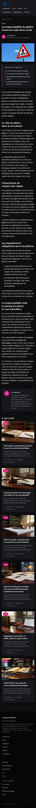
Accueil (4, 19)
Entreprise (6, 12)
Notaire (5, 750)
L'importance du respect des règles (17, 73)
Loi (26, 8)
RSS (3, 794)
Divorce (27, 12)
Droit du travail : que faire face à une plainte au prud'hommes (16, 541)
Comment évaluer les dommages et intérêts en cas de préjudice (17, 494)
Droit (20, 8)
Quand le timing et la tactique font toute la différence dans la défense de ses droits (16, 589)
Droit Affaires (7, 766)
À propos (14, 408)
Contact (5, 788)
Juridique (6, 8)
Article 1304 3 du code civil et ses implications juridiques (16, 684)
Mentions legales (8, 791)
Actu (14, 8)
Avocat (4, 747)
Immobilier (17, 12)
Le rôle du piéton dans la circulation (17, 71)
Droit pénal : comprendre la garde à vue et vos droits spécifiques (18, 447)
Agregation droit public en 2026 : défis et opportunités (15, 637)
